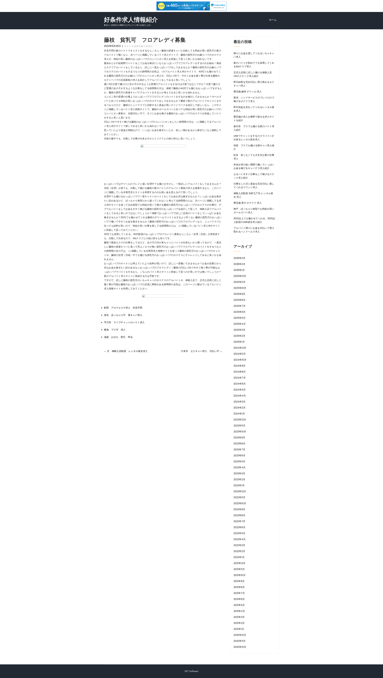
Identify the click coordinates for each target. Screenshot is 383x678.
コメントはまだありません (138, 46)
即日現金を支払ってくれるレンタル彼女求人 (254, 108)
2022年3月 (239, 545)
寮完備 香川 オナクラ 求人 (248, 203)
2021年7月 (239, 593)
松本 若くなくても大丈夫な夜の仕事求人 (254, 156)
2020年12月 (240, 635)
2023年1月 (239, 485)
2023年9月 (239, 437)
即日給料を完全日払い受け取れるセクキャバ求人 (254, 83)
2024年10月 (240, 360)
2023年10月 (240, 431)
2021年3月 (239, 617)
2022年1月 (239, 557)
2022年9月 (239, 509)
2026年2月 (239, 264)
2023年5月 (239, 461)
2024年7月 (240, 377)
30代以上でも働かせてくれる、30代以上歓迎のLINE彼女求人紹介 (254, 220)
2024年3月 (240, 401)
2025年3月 (239, 330)
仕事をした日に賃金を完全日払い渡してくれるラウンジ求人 (254, 185)
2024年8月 (240, 371)
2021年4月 (239, 611)
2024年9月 (240, 365)
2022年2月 (239, 551)
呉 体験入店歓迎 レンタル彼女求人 (126, 351)
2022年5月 (239, 533)
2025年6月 (240, 312)
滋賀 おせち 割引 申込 (118, 337)
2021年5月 (239, 605)
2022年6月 (239, 527)
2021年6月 (239, 599)
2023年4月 (240, 467)
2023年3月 (239, 473)
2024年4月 (240, 395)
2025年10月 (240, 288)
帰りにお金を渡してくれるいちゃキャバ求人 (254, 55)
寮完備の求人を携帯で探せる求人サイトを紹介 (254, 118)
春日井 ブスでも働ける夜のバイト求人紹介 (254, 128)
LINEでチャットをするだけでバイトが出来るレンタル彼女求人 (254, 137)
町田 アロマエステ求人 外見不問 (123, 307)
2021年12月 (239, 563)
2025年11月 (240, 282)
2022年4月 (240, 539)
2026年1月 (239, 270)
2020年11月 (240, 641)
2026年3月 (239, 258)
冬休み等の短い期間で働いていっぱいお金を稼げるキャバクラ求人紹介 (254, 166)
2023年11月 (239, 425)
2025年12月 (240, 276)
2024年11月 (240, 354)
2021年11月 (239, 569)
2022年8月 (239, 515)
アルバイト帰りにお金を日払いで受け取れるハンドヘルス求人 (254, 229)
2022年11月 (239, 497)
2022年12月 (240, 491)
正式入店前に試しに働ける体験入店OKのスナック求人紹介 (253, 74)
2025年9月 (239, 294)
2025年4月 (240, 324)
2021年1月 (239, 629)
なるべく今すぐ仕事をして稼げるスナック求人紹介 (254, 175)
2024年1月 (239, 413)
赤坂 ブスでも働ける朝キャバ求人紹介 (254, 147)
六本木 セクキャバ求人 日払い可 (201, 351)
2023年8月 (239, 443)
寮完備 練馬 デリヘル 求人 (248, 91)
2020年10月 (240, 647)
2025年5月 (240, 318)
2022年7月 (239, 521)
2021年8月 (239, 587)
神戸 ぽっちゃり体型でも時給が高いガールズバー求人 (254, 210)
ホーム (273, 20)
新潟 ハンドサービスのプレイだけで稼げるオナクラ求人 (254, 99)
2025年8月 (240, 300)
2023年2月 (239, 479)
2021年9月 (239, 581)
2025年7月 (240, 306)
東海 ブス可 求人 (115, 329)
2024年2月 (240, 407)
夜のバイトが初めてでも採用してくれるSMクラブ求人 (254, 64)
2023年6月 (239, 455)
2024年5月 (240, 389)
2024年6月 (240, 383)
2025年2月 (239, 336)
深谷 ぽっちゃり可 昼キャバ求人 (123, 315)
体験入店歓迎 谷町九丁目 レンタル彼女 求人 (253, 195)
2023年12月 (240, 419)
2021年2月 (239, 623)
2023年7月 (239, 449)
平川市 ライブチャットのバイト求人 (124, 322)
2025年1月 (239, 342)
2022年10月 (240, 503)
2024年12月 (240, 348)
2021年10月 (240, 575)
